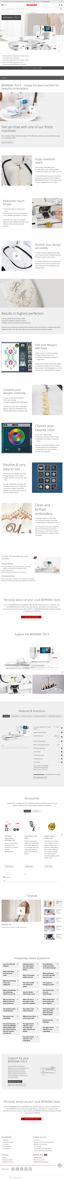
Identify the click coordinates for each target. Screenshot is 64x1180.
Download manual (15, 1081)
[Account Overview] (61, 5)
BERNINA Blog (38, 1158)
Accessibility (6, 1148)
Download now (41, 777)
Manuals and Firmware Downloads (44, 1142)
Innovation (6, 1144)
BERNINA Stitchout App (40, 1144)
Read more (47, 1)
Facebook (13, 1169)
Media (4, 1158)
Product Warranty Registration (42, 1148)
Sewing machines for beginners (43, 1150)
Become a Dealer (7, 1160)
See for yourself (7, 142)
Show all (7, 877)
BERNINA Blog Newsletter (41, 1162)
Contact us (37, 1140)
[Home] (32, 5)
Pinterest (26, 1169)
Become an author (39, 1160)
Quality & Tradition (8, 1142)
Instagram (30, 1169)
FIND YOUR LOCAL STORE (31, 617)
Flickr (21, 1169)
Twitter (17, 1169)
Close (61, 1)
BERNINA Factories (8, 1162)
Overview (4, 78)
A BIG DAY (5, 1140)
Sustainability (6, 1146)
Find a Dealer (37, 1146)
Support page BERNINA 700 (17, 1085)
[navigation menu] (3, 5)
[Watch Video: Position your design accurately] (17, 256)
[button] (61, 834)
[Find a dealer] (59, 5)
